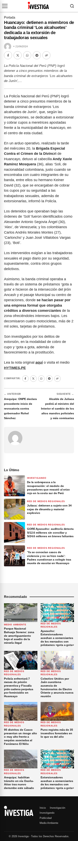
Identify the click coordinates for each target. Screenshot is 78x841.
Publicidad (46, 817)
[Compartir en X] (18, 55)
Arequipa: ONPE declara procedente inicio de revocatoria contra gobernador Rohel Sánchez (20, 408)
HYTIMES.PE (15, 368)
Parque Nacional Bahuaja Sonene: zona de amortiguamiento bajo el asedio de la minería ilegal (19, 635)
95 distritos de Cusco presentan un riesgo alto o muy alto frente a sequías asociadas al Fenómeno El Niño (20, 736)
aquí (39, 362)
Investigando (36, 478)
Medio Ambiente (15, 624)
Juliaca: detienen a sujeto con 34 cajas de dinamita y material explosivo (49, 509)
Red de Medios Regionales (46, 501)
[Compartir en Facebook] (8, 55)
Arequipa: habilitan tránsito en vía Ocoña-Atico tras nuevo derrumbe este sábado (19, 783)
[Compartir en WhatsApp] (27, 55)
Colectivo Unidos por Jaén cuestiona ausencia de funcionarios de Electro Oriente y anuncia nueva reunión (57, 687)
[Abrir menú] (5, 6)
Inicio (43, 807)
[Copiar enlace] (46, 55)
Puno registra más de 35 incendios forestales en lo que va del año (57, 733)
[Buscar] (72, 6)
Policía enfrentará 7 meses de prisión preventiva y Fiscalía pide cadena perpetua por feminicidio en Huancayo (18, 687)
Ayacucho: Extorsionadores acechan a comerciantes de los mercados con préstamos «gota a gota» (57, 638)
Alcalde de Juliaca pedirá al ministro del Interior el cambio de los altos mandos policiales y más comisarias (57, 408)
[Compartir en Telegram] (37, 55)
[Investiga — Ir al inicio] (38, 5)
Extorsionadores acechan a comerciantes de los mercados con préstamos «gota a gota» (57, 783)
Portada (9, 17)
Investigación (57, 807)
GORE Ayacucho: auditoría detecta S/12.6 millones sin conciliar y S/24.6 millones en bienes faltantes (50, 532)
